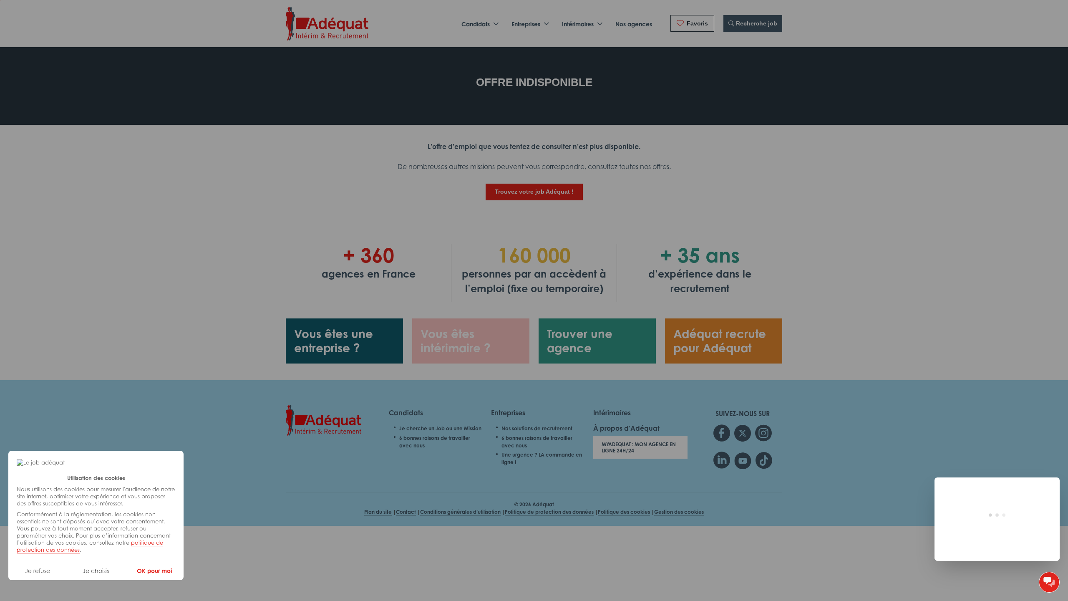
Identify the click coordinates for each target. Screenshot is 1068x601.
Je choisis (96, 570)
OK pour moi (154, 570)
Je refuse (37, 570)
